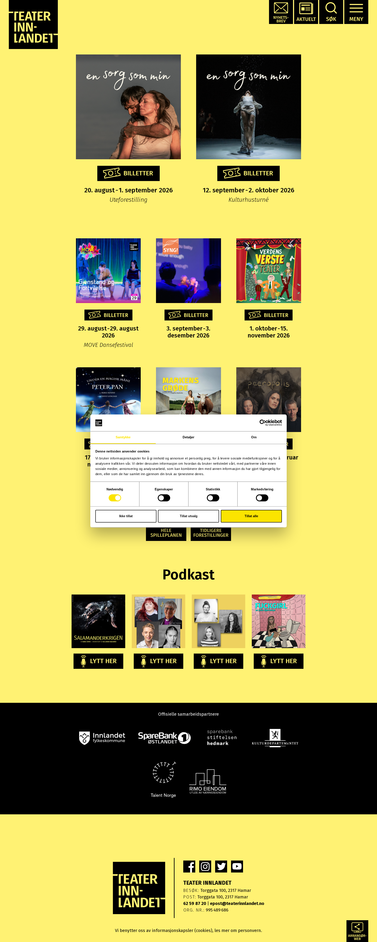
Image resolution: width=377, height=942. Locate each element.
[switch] (164, 498)
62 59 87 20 (194, 903)
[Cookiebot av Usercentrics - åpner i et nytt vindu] (263, 423)
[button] (281, 12)
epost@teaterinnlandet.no (237, 903)
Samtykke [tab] (123, 437)
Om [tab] (254, 437)
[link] (189, 867)
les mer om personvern (237, 930)
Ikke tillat (126, 516)
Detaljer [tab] (189, 437)
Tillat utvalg (188, 516)
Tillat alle (251, 516)
